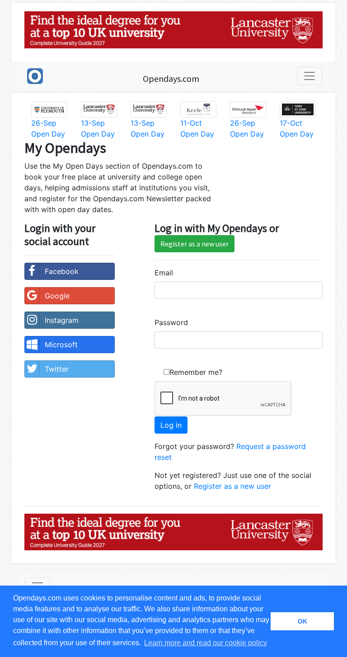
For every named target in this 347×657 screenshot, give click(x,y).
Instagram (62, 320)
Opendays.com (171, 78)
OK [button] (302, 621)
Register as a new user (194, 243)
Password (171, 322)
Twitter (57, 368)
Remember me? (195, 372)
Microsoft (61, 344)
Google (57, 295)
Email (164, 272)
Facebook (62, 271)
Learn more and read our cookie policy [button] (205, 643)
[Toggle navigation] (309, 76)
